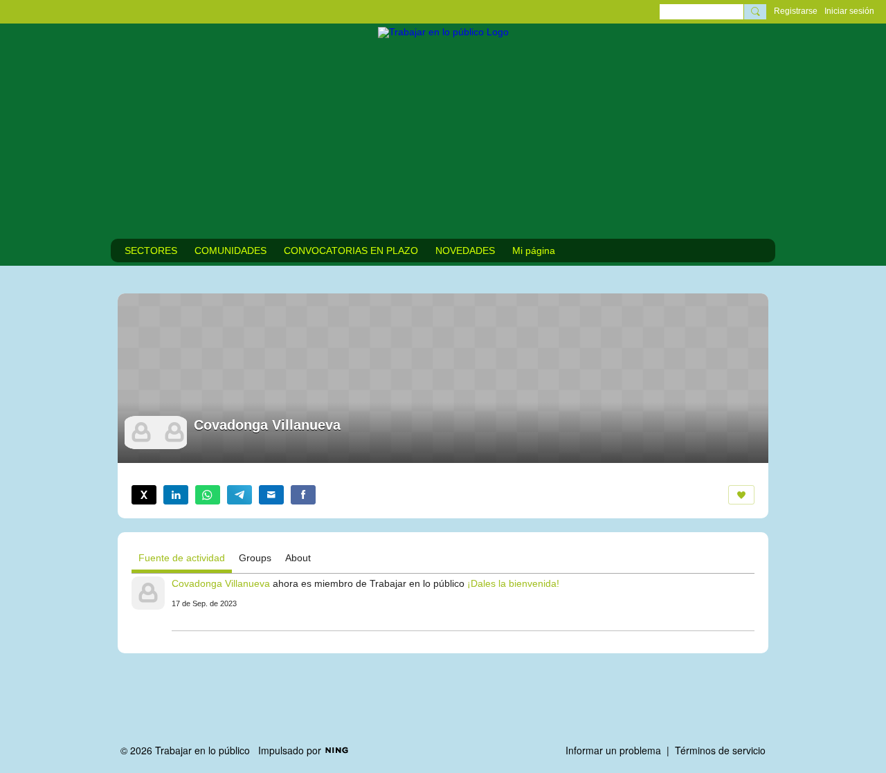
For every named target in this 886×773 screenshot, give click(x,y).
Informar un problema (613, 750)
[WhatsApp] (207, 494)
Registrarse (795, 11)
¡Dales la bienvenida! (513, 583)
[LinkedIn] (175, 494)
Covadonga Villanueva (221, 583)
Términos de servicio (720, 750)
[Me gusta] (741, 494)
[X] (144, 494)
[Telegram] (239, 494)
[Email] (271, 494)
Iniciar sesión (849, 11)
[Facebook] (303, 494)
